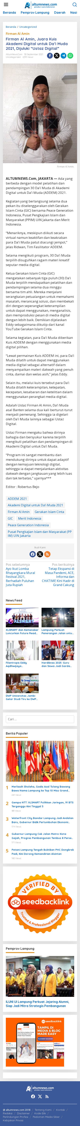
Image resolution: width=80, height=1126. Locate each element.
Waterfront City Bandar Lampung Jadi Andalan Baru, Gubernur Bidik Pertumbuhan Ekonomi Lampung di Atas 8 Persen (42, 820)
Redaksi (7, 1113)
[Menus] (6, 4)
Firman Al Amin (18, 33)
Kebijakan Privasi (13, 1120)
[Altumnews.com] (40, 5)
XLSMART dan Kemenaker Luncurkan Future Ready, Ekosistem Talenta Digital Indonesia (22, 631)
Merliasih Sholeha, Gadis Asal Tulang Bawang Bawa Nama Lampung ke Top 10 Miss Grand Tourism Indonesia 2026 (41, 789)
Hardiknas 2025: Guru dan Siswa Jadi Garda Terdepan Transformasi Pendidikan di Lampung (57, 664)
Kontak (60, 1109)
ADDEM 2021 (17, 499)
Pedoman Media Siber (46, 1116)
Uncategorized (13, 57)
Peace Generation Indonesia (28, 525)
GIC (10, 518)
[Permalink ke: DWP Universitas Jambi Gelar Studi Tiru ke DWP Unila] (22, 683)
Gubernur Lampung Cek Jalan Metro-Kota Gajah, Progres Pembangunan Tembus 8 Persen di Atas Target (42, 836)
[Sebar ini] (50, 56)
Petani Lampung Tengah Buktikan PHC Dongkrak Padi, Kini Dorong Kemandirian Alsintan (43, 851)
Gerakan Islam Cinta (49, 512)
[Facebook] (33, 554)
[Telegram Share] (63, 56)
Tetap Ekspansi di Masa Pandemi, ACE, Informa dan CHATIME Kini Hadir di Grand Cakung (58, 575)
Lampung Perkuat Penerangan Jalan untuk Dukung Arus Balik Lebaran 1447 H (57, 631)
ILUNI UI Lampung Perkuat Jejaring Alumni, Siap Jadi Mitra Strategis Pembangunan (37, 1004)
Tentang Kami (43, 1109)
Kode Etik (40, 1113)
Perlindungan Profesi (15, 1116)
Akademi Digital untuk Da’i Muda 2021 (35, 505)
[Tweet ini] (57, 56)
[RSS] (47, 554)
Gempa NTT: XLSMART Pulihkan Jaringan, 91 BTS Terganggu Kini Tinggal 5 (42, 804)
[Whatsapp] (70, 56)
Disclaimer (23, 1113)
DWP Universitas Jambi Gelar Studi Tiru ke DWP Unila (21, 697)
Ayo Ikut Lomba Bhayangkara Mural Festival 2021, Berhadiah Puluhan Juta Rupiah (20, 575)
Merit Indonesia (29, 518)
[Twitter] (40, 554)
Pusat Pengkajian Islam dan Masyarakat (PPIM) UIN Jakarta (40, 534)
